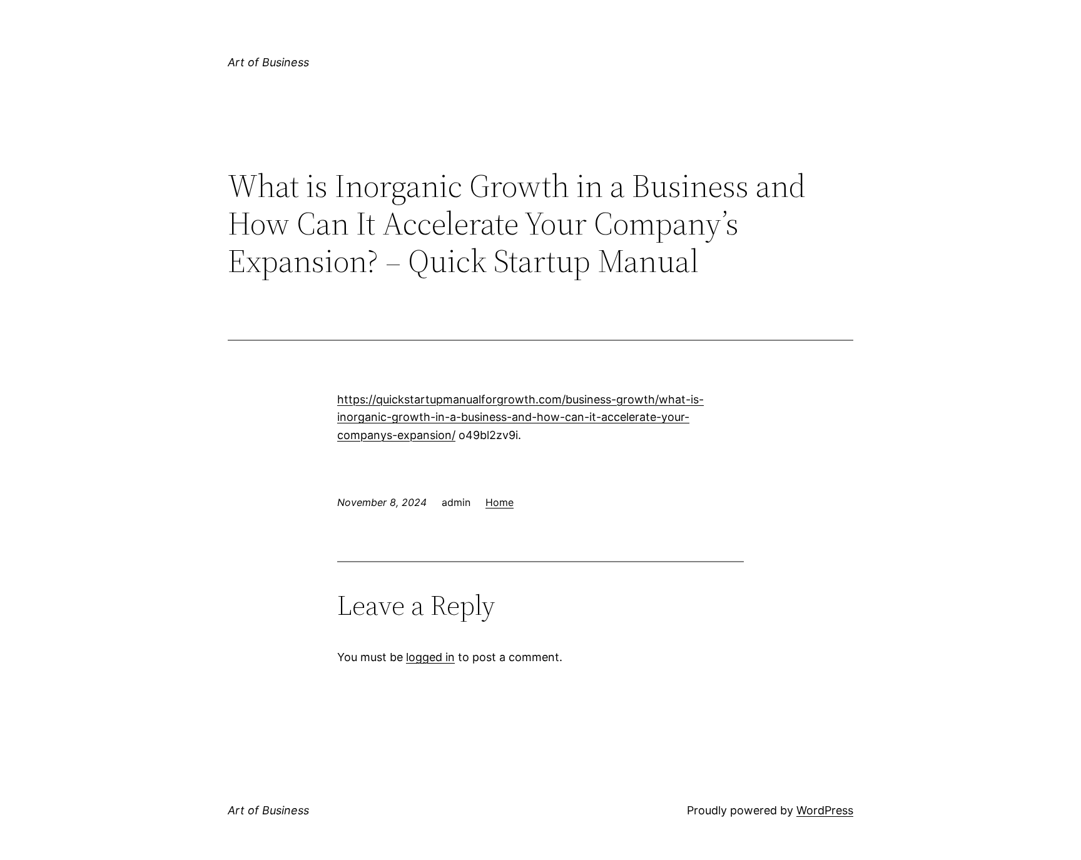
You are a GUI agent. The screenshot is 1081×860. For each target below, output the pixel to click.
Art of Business (268, 62)
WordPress (824, 810)
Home (499, 502)
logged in (430, 657)
